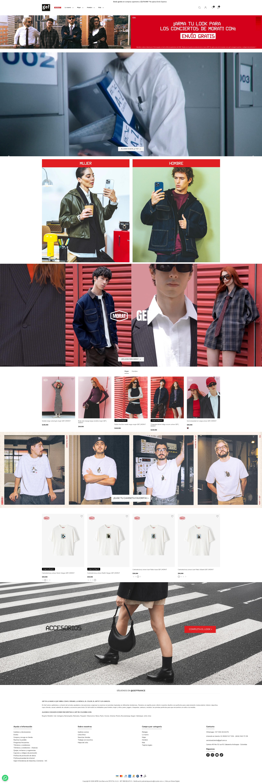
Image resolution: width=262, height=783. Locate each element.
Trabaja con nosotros (85, 740)
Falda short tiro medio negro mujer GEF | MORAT (130, 424)
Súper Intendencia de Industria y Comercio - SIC (30, 761)
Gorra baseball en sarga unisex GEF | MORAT (201, 421)
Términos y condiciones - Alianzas (26, 748)
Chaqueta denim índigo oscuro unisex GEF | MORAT (165, 425)
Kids (143, 742)
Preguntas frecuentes (21, 742)
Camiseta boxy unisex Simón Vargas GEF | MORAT (58, 573)
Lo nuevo (145, 735)
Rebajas (145, 732)
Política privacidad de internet (24, 758)
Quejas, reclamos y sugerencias (25, 750)
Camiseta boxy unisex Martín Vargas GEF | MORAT (103, 573)
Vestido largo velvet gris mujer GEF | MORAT (56, 421)
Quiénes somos (83, 732)
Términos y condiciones (22, 745)
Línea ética (81, 735)
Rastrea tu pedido (20, 740)
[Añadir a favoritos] (73, 379)
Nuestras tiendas (84, 737)
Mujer (144, 737)
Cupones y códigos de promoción (25, 753)
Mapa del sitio (83, 742)
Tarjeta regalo (147, 745)
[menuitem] (57, 7)
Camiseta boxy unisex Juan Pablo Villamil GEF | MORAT (196, 570)
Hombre (145, 740)
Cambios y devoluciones (22, 732)
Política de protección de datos (25, 756)
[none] (68, 7)
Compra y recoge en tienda (23, 737)
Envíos (16, 735)
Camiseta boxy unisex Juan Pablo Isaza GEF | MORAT (150, 570)
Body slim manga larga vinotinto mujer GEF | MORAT (92, 422)
